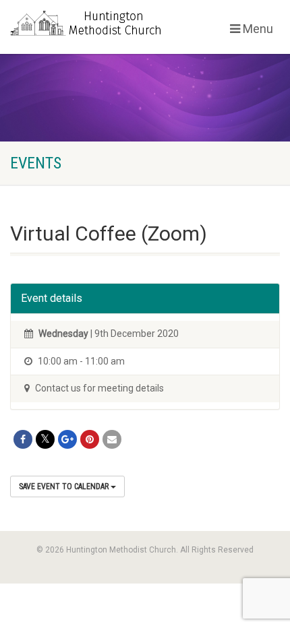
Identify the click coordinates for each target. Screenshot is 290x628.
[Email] (112, 439)
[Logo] (96, 24)
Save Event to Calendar (65, 486)
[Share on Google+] (67, 439)
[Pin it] (89, 439)
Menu (256, 29)
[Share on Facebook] (22, 439)
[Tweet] (45, 439)
